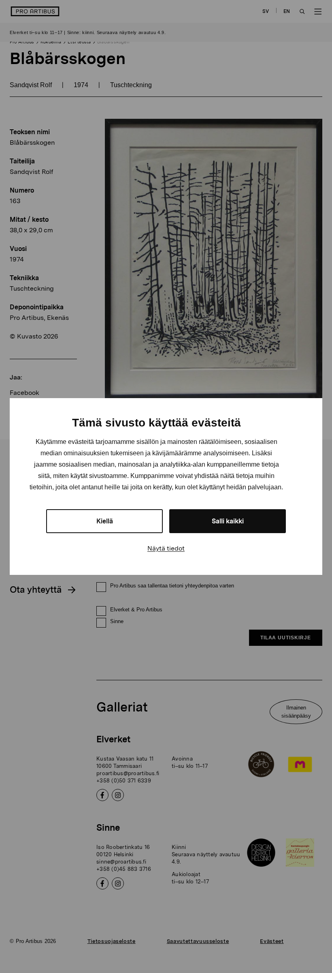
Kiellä (104, 521)
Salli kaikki (228, 521)
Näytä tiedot (166, 548)
